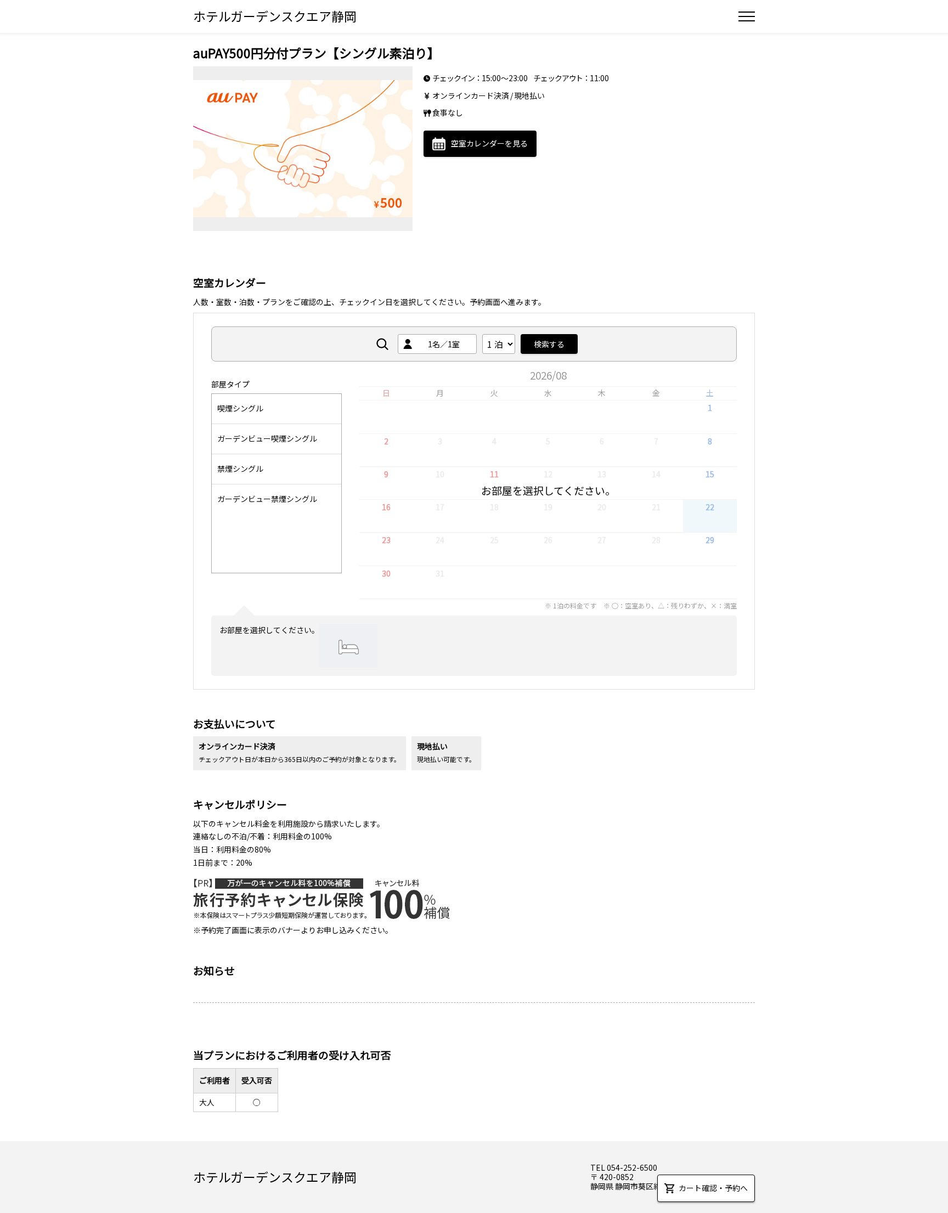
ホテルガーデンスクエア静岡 (275, 16)
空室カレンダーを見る (489, 143)
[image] (303, 148)
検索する (549, 343)
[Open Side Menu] (746, 16)
